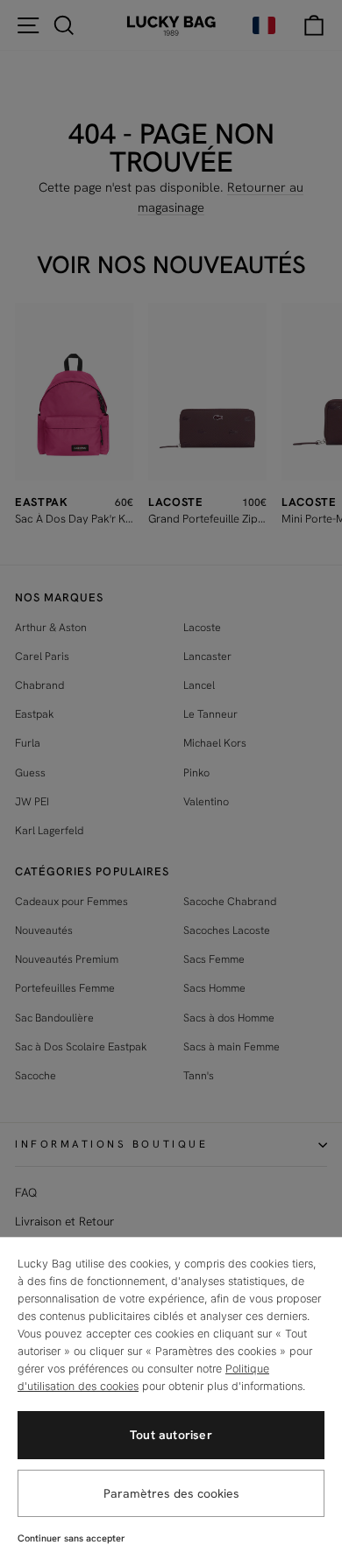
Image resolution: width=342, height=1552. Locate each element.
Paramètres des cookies (171, 1493)
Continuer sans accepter (71, 1538)
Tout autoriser (171, 1435)
